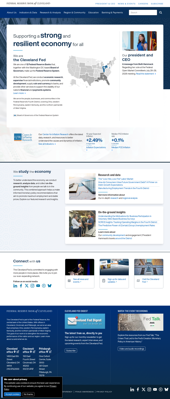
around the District (123, 238)
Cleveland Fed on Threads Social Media (44, 286)
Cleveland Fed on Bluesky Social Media (50, 286)
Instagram (32, 286)
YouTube (38, 286)
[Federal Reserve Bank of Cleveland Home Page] (28, 3)
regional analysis (130, 198)
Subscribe (157, 3)
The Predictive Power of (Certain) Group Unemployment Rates (126, 225)
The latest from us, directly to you (83, 333)
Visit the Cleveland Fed (150, 280)
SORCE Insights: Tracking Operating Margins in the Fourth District (127, 222)
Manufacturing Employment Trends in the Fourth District (123, 188)
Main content (13, 1)
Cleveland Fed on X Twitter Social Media (27, 286)
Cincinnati (28, 350)
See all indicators (46, 144)
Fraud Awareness (84, 392)
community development (113, 235)
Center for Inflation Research (55, 134)
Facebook (21, 286)
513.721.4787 (28, 369)
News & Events (127, 3)
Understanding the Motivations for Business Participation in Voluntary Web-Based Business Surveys (124, 217)
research (114, 198)
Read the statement (145, 73)
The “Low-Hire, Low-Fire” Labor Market (115, 179)
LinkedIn (15, 286)
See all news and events (80, 280)
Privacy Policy (104, 392)
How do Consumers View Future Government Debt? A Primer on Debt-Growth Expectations (127, 183)
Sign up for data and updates (117, 280)
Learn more (18, 93)
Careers (143, 3)
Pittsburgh (44, 350)
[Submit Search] (160, 12)
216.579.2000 (13, 369)
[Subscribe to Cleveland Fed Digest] (85, 322)
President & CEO (105, 3)
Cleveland (12, 350)
